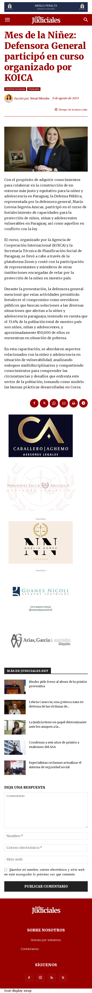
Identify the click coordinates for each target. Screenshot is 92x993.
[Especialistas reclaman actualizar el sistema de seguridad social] (15, 768)
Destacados (33, 89)
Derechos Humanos (15, 89)
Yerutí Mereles (39, 98)
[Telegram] (83, 403)
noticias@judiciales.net (55, 949)
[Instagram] (40, 977)
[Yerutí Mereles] (9, 98)
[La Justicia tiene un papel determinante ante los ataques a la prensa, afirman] (15, 727)
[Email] (63, 403)
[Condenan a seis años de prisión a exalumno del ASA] (15, 747)
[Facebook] (34, 403)
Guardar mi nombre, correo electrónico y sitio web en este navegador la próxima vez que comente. (44, 872)
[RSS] (51, 978)
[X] (44, 403)
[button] (7, 20)
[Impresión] (73, 403)
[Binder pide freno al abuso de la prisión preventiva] (15, 687)
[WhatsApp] (54, 403)
